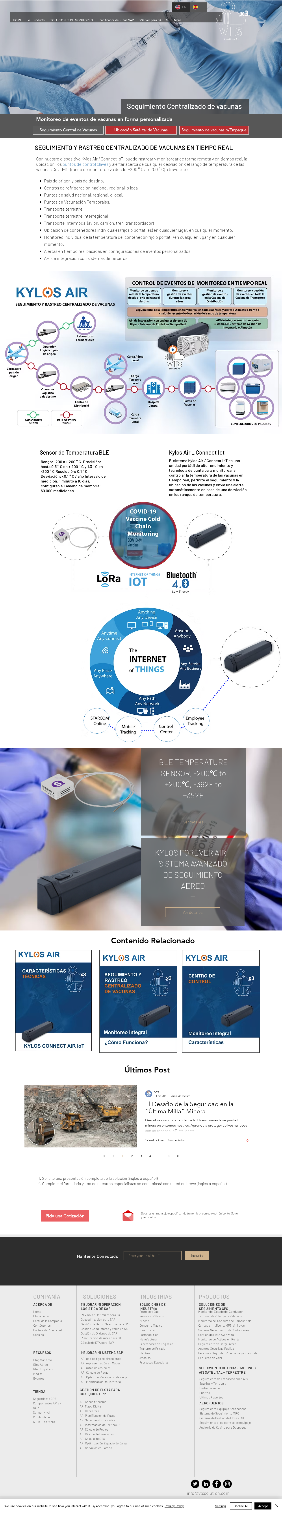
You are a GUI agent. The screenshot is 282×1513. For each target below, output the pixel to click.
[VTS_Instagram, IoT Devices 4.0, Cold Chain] (227, 1484)
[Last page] (178, 1156)
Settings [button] (220, 1506)
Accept (263, 1506)
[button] (17, 18)
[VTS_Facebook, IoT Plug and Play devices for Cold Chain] (216, 1484)
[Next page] (169, 1156)
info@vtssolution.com (208, 1493)
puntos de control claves (85, 164)
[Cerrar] (276, 1505)
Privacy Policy (174, 1506)
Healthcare (146, 1330)
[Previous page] (113, 1156)
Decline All (241, 1506)
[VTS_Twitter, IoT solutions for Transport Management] (195, 1484)
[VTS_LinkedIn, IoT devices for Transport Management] (206, 1484)
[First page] (104, 1156)
